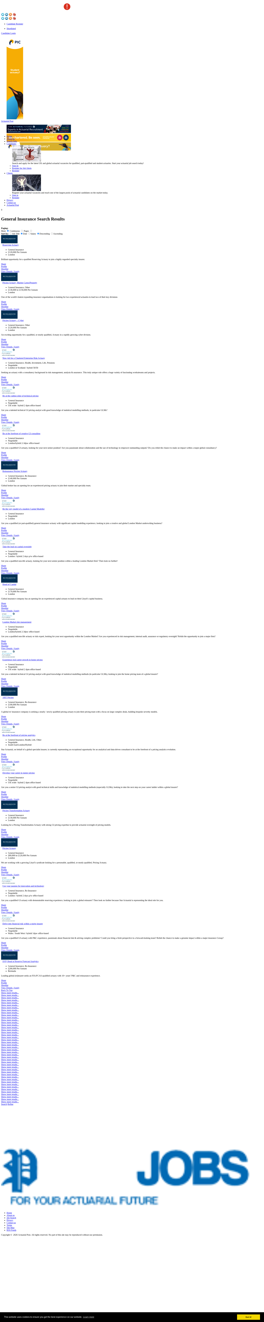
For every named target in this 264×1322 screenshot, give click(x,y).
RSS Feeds (11, 1230)
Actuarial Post (7, 121)
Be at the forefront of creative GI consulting (21, 433)
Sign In (15, 166)
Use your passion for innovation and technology (23, 886)
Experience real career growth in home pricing (22, 660)
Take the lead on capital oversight (16, 546)
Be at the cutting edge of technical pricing (20, 396)
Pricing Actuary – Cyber (13, 320)
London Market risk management (16, 622)
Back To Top (7, 990)
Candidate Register (15, 24)
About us (11, 139)
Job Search (11, 1218)
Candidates (11, 144)
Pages (26, 231)
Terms (9, 1225)
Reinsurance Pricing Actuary (14, 471)
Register (15, 171)
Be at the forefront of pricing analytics (18, 735)
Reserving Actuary (10, 245)
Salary (33, 234)
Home (9, 136)
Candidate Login (8, 33)
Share (3, 264)
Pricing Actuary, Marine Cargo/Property (19, 283)
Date (25, 234)
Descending (44, 234)
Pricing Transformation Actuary (16, 810)
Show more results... (10, 993)
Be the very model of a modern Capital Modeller (23, 509)
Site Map (10, 1228)
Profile (4, 266)
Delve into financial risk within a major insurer (22, 924)
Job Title (16, 234)
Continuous (15, 231)
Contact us (11, 202)
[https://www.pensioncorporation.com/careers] (15, 118)
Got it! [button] (248, 1317)
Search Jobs (12, 141)
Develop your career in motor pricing (18, 773)
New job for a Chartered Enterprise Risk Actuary (23, 358)
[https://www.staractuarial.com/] (39, 132)
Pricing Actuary (9, 848)
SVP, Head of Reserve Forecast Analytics (20, 961)
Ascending (58, 234)
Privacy (10, 200)
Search (4, 1104)
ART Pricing (8, 697)
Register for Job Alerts (21, 168)
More (3, 231)
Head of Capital (9, 584)
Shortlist (4, 269)
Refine (10, 1104)
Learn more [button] (88, 1317)
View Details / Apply (10, 271)
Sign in (15, 195)
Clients (10, 173)
